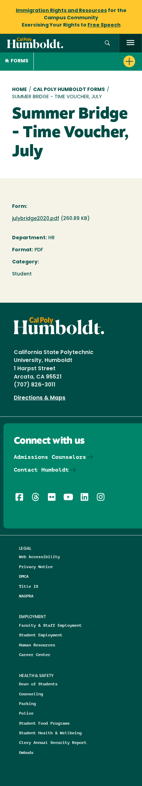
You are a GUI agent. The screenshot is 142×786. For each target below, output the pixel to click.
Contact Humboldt (41, 469)
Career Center (34, 654)
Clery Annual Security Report (53, 742)
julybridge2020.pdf (35, 218)
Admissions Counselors (50, 457)
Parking (27, 703)
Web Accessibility (39, 556)
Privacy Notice (36, 566)
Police (26, 713)
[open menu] (130, 43)
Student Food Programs (44, 723)
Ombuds (26, 752)
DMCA (24, 576)
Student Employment (40, 634)
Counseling (31, 693)
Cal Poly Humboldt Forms (69, 89)
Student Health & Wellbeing (50, 732)
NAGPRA (26, 595)
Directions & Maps (39, 398)
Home (19, 89)
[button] (107, 43)
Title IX (28, 586)
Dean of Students (38, 683)
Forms (19, 61)
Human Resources (37, 644)
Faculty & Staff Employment (50, 625)
